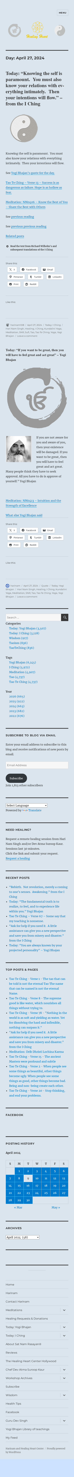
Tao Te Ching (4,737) (23, 682)
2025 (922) (16, 701)
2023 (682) (16, 711)
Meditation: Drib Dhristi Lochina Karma (36, 1051)
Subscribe (16, 778)
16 (28, 1185)
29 (19, 1200)
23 (28, 1193)
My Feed (12, 1437)
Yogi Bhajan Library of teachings (27, 1429)
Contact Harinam (17, 1301)
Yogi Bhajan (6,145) (22, 662)
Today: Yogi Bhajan (18, 1327)
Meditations (14, 1310)
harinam (15, 585)
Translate (34, 810)
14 (10, 1185)
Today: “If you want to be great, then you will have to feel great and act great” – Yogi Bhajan (36, 355)
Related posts (15, 236)
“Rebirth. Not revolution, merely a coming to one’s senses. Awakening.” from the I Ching (38, 891)
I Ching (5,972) (19, 667)
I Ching (39, 328)
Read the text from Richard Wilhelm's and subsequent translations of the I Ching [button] (33, 248)
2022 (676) (16, 716)
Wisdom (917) (18, 638)
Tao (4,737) (17, 677)
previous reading (22, 216)
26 (55, 1193)
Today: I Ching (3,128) (24, 633)
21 (10, 1193)
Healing (29, 328)
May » (56, 1207)
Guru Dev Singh (17, 1420)
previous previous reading (28, 226)
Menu (62, 12)
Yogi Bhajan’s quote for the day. (33, 173)
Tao (32, 332)
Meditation (12, 332)
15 (19, 1185)
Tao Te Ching (42, 332)
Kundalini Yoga (52, 328)
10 (37, 1178)
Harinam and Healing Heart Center (25, 1448)
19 (54, 1185)
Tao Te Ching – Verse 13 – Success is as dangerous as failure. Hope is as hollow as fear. (34, 187)
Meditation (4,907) (22, 672)
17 (36, 1185)
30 (28, 1200)
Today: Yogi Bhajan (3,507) (27, 628)
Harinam (12, 1293)
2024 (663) (16, 706)
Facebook (14, 1115)
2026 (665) (17, 696)
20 (64, 1185)
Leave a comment (27, 335)
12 (54, 1178)
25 (46, 1193)
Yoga (53, 332)
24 (37, 1193)
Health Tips (13, 1403)
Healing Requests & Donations (27, 1318)
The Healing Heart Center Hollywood (31, 1361)
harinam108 (17, 325)
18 (45, 1185)
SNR (21, 332)
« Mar (18, 1207)
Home (10, 1284)
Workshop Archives (19, 1378)
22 (19, 1193)
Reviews (11, 1352)
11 (46, 1178)
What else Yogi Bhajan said (24, 515)
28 (10, 1200)
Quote (44, 585)
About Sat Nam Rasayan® (23, 1344)
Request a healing (18, 858)
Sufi (27, 332)
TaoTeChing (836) (21, 648)
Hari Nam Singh (15, 328)
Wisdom (11, 1395)
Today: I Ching (53, 325)
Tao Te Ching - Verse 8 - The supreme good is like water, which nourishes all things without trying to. (35, 1003)
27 (63, 1193)
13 (63, 1178)
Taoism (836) (18, 643)
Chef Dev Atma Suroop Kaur (25, 1369)
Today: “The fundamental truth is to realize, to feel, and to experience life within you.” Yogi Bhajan (34, 906)
